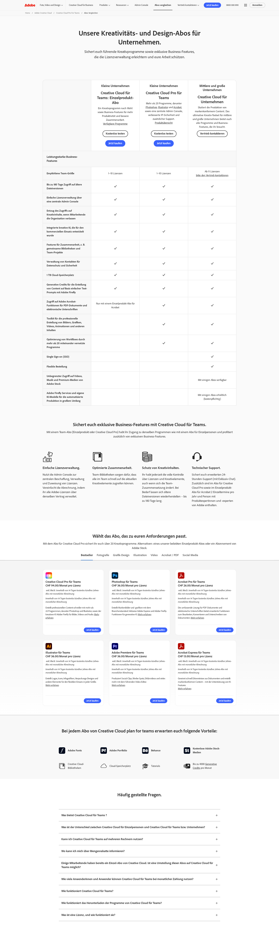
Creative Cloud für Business (81, 5)
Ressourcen (121, 5)
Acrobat (177, 107)
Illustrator (163, 107)
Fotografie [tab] (103, 555)
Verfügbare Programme (115, 123)
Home (27, 13)
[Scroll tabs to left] (2, 555)
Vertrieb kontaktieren (187, 5)
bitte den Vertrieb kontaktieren (212, 175)
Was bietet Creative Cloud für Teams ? (84, 815)
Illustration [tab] (140, 555)
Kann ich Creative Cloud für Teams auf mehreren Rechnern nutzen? (102, 839)
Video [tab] (154, 555)
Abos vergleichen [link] (163, 5)
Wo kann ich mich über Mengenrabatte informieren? (93, 851)
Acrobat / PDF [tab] (170, 555)
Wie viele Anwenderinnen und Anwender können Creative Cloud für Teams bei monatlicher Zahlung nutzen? (127, 879)
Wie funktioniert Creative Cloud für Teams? (87, 891)
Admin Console (141, 5)
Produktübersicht (164, 122)
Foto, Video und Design (50, 5)
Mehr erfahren (144, 614)
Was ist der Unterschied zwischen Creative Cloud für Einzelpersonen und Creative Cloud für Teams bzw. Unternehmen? (133, 827)
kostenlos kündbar (84, 590)
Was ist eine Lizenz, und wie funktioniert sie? (88, 915)
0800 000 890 (232, 5)
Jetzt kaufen (115, 143)
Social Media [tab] (190, 555)
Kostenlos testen (115, 133)
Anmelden (257, 5)
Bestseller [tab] (87, 555)
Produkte (103, 5)
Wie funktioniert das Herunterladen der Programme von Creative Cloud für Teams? (111, 903)
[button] (245, 5)
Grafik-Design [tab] (121, 555)
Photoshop (151, 107)
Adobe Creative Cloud (43, 13)
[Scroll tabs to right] (276, 555)
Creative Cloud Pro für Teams (68, 13)
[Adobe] (29, 5)
